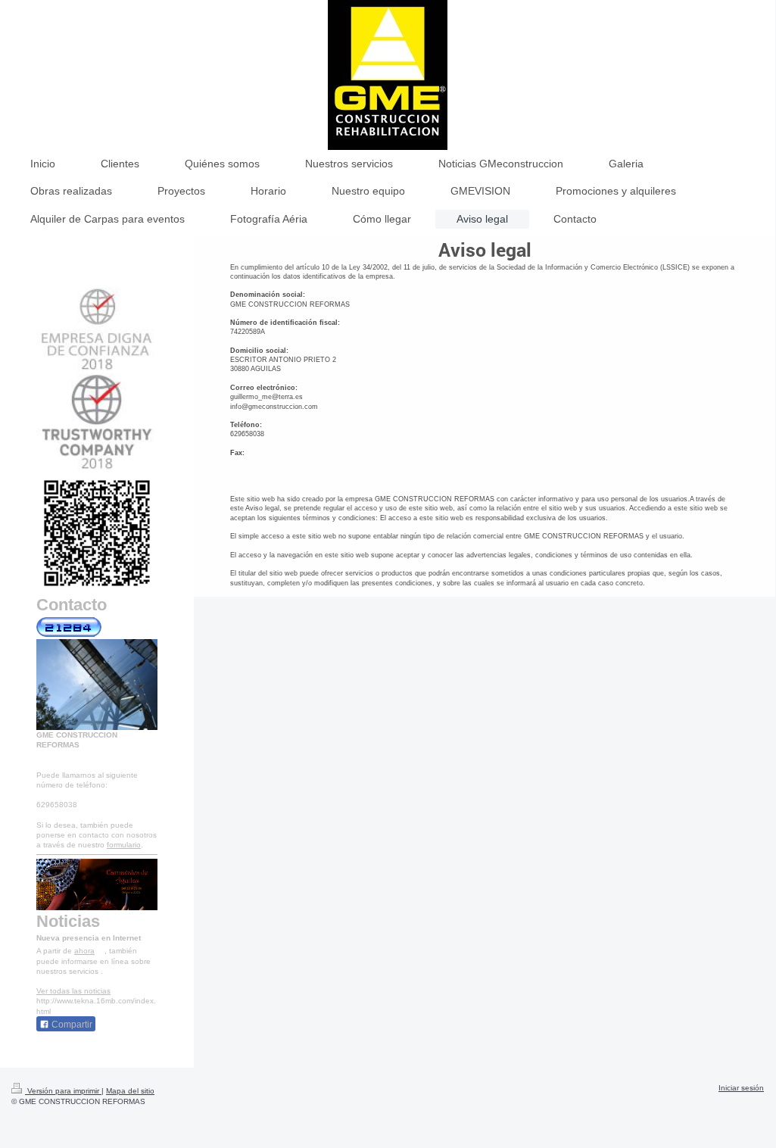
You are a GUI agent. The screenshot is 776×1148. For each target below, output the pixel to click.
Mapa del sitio (130, 1091)
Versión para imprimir (63, 1091)
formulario (124, 845)
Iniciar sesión (741, 1088)
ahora (84, 951)
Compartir (70, 1024)
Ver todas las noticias (73, 991)
